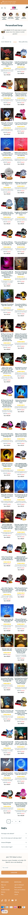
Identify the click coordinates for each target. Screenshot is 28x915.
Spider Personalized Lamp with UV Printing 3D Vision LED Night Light (21, 589)
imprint (16, 894)
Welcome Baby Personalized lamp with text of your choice (7, 154)
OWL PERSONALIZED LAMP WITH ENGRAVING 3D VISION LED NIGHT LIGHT (20, 465)
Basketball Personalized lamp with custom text (21, 368)
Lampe (15, 42)
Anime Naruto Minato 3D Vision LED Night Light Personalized (7, 620)
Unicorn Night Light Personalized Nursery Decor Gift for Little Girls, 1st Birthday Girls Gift (7, 526)
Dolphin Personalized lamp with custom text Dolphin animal (7, 465)
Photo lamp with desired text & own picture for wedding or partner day (21, 94)
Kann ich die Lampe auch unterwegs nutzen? (11, 838)
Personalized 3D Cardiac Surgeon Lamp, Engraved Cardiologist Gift (7, 435)
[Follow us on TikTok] (2, 900)
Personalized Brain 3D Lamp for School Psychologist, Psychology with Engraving (21, 712)
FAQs (2, 887)
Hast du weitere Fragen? (7, 847)
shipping (16, 892)
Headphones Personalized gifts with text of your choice (21, 213)
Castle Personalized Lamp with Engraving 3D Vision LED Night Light (21, 63)
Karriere (3, 892)
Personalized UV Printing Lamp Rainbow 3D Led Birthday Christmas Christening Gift (21, 651)
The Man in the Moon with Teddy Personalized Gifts (7, 711)
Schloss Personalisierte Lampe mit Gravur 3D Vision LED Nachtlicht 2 (7, 558)
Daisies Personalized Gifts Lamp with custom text (21, 773)
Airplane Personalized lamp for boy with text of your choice (7, 774)
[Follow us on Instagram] (6, 900)
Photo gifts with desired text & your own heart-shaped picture (7, 124)
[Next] (19, 821)
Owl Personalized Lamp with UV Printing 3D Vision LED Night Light (7, 94)
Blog (2, 894)
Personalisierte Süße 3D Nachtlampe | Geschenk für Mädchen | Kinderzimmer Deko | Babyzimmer (7, 274)
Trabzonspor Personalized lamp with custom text (7, 305)
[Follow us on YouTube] (12, 900)
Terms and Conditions (19, 890)
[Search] (5, 8)
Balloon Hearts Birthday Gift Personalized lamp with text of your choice (21, 435)
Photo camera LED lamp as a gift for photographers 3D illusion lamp (21, 243)
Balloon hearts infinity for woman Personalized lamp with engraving (21, 154)
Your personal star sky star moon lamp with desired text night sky (21, 496)
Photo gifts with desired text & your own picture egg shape (7, 496)
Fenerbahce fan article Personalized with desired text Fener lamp (7, 213)
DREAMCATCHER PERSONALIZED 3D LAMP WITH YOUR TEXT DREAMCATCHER (21, 558)
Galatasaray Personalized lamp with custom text (21, 183)
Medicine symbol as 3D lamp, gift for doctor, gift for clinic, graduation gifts (21, 743)
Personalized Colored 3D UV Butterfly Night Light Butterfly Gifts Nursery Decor (7, 743)
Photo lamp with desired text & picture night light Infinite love (21, 273)
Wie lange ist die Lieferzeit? (7, 833)
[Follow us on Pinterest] (16, 900)
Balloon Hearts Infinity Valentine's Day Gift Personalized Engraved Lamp (7, 64)
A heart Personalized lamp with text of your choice (21, 123)
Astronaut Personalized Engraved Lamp (7, 803)
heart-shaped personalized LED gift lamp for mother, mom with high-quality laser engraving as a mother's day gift (21, 681)
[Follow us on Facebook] (9, 900)
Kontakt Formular (5, 890)
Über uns (3, 885)
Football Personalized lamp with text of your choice (7, 184)
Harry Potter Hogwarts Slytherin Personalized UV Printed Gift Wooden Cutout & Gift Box (7, 590)
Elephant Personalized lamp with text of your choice (20, 401)
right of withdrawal (19, 885)
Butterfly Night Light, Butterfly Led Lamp (7, 649)
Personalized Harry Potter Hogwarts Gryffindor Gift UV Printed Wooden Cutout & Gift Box (21, 804)
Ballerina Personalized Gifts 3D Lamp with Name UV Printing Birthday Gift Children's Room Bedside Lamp (21, 336)
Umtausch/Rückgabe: (6, 842)
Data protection (18, 887)
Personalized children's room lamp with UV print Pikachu (21, 305)
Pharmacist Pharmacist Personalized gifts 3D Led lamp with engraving (21, 620)
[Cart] (26, 8)
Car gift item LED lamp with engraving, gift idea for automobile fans (7, 243)
